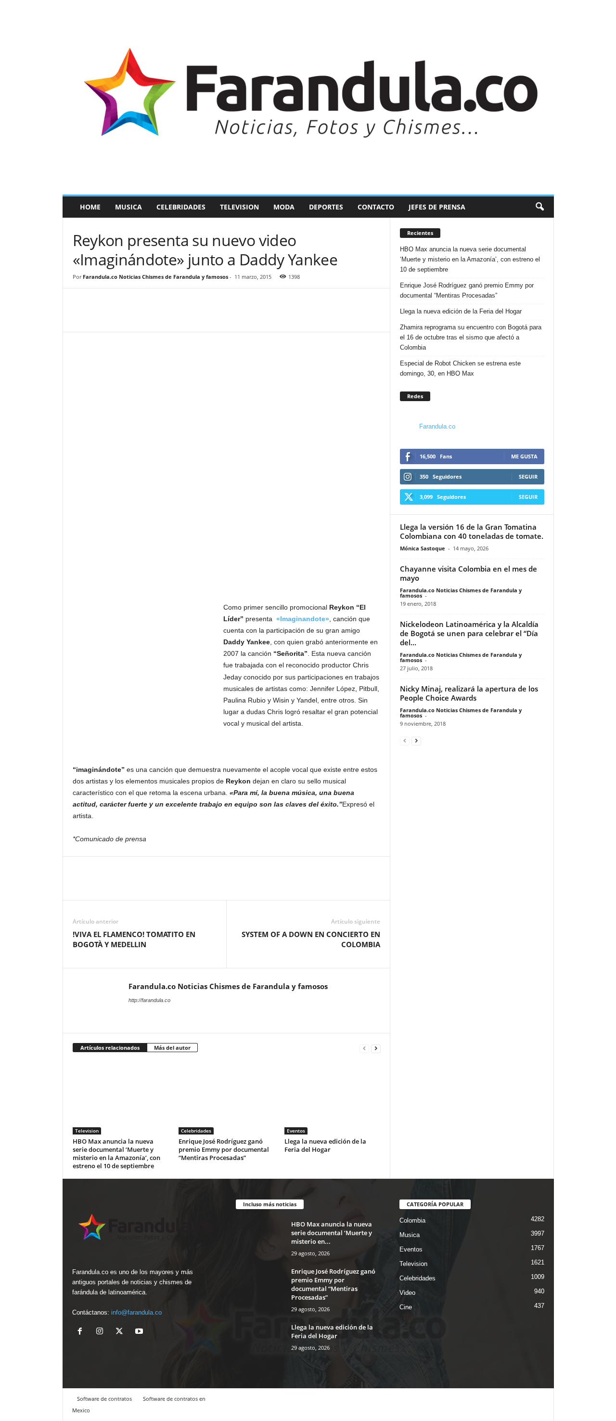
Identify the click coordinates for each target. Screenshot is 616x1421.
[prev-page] (364, 1048)
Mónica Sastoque (422, 548)
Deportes (326, 206)
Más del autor (172, 1047)
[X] (121, 1332)
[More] (127, 317)
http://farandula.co (149, 1000)
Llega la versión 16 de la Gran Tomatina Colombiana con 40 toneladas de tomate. (471, 531)
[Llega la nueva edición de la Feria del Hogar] (332, 1098)
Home (90, 206)
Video (407, 1292)
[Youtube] (140, 1332)
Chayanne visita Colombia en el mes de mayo (468, 573)
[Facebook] (82, 317)
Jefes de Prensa (437, 206)
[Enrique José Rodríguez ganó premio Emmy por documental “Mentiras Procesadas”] (227, 1098)
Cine (405, 1307)
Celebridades (180, 206)
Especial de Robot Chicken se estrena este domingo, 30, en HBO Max (460, 368)
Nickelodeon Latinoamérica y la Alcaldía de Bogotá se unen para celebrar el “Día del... (469, 633)
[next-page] (376, 1048)
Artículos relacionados (110, 1047)
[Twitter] (104, 317)
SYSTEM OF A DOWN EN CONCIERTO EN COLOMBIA (311, 939)
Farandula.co (437, 426)
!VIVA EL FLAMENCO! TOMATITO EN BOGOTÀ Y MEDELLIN (134, 939)
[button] (539, 207)
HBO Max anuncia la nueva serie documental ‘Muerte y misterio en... (331, 1233)
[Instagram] (102, 1332)
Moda (284, 206)
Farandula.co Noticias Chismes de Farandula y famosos (155, 276)
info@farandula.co (136, 1312)
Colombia (412, 1220)
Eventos (296, 1130)
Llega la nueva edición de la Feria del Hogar (325, 1145)
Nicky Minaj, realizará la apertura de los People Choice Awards (469, 693)
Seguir (528, 476)
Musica (128, 206)
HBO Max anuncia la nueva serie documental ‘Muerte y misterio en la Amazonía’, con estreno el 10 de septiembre (116, 1153)
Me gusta (524, 456)
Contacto (376, 206)
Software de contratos (104, 1398)
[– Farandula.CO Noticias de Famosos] (308, 97)
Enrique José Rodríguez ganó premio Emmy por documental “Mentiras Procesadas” (224, 1149)
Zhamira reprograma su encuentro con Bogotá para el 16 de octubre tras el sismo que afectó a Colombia (470, 337)
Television (239, 206)
